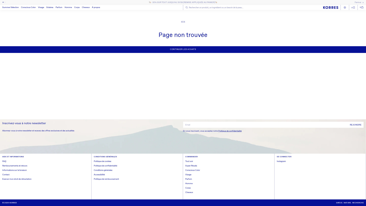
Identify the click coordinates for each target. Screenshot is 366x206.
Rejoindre (356, 125)
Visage (41, 7)
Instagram (281, 161)
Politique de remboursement (106, 179)
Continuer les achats (183, 49)
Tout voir (189, 161)
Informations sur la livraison (14, 170)
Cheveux (86, 7)
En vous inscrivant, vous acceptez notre (212, 131)
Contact (5, 174)
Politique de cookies (102, 161)
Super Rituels (191, 166)
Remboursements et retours (14, 166)
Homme (68, 7)
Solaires (49, 7)
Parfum (59, 7)
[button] (28, 7)
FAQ (4, 161)
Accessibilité (99, 174)
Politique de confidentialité (230, 131)
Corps (77, 7)
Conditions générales (103, 170)
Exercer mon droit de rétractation (16, 179)
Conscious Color (28, 7)
